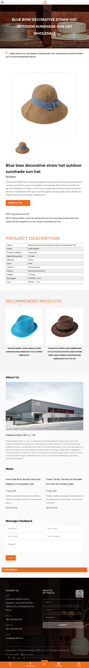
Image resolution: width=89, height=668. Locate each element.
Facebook (30, 666)
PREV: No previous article (17, 214)
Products (20, 54)
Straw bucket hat (46, 54)
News (79, 666)
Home (11, 54)
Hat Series (31, 54)
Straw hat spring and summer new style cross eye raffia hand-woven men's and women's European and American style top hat (24, 353)
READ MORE (11, 508)
